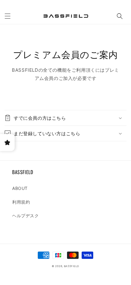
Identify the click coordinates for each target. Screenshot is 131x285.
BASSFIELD (71, 266)
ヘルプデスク (25, 215)
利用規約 (21, 201)
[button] (7, 16)
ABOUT (20, 188)
